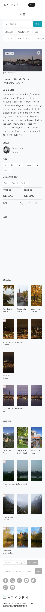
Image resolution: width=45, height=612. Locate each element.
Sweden (19, 83)
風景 (22, 14)
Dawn (28, 165)
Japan (33, 453)
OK (38, 571)
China (5, 486)
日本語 (15, 562)
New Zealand (22, 453)
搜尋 (38, 24)
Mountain (24, 38)
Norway (6, 519)
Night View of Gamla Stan (13, 342)
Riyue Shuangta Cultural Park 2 (15, 484)
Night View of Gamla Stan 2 (13, 408)
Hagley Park (21, 450)
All (9, 31)
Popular (24, 31)
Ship (36, 165)
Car (5, 165)
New (8, 38)
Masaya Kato (19, 148)
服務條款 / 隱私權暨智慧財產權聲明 (15, 606)
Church (13, 165)
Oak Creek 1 (7, 550)
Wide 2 (15, 183)
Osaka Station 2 (36, 450)
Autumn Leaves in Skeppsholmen (36, 309)
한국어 (23, 562)
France (5, 453)
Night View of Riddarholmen (8, 375)
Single (6, 183)
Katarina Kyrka (8, 309)
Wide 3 (24, 183)
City (21, 165)
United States (7, 553)
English (7, 562)
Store (32, 5)
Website (15, 152)
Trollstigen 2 (8, 517)
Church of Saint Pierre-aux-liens (8, 450)
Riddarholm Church (22, 309)
